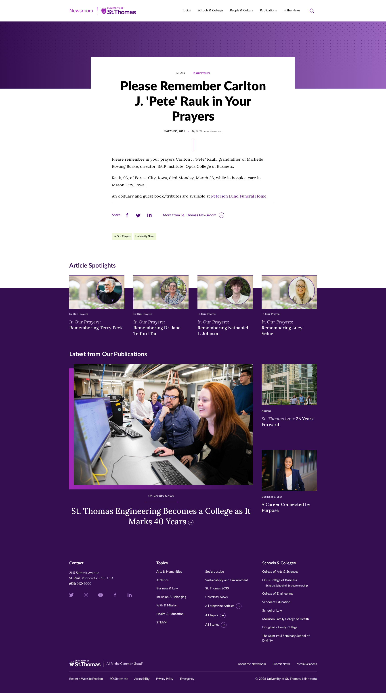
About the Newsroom (252, 664)
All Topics (211, 615)
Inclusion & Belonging (171, 597)
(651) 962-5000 (80, 584)
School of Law (272, 610)
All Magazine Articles (219, 606)
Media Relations (307, 664)
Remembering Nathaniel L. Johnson (222, 327)
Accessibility (141, 678)
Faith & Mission (167, 605)
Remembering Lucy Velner (282, 327)
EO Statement (118, 678)
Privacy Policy (164, 678)
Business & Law (167, 588)
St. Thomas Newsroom (209, 131)
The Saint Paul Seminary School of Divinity (286, 638)
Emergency (187, 678)
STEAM (161, 622)
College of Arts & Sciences (280, 571)
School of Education (276, 602)
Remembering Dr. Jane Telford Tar (156, 327)
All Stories (212, 624)
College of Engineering (277, 593)
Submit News (281, 664)
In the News (291, 10)
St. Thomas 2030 (217, 588)
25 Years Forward (287, 421)
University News (144, 236)
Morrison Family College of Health (285, 619)
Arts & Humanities (169, 571)
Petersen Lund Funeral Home (238, 196)
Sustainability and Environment (226, 580)
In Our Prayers (201, 73)
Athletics (162, 580)
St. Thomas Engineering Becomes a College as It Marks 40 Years (161, 516)
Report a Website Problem (86, 678)
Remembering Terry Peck (96, 324)
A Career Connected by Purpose (286, 507)
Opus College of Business (285, 583)
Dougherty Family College (279, 627)
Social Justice (214, 571)
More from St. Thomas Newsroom (189, 215)
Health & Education (170, 614)
